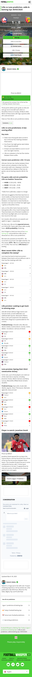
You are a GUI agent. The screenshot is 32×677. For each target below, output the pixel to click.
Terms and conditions (7, 660)
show (10, 123)
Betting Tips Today (19, 628)
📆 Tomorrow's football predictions (13, 615)
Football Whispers (6, 628)
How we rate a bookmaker (23, 660)
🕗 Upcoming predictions (10, 620)
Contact (4, 658)
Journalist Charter (22, 658)
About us (11, 658)
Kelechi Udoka (11, 69)
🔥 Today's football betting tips (11, 610)
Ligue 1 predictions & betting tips (12, 605)
